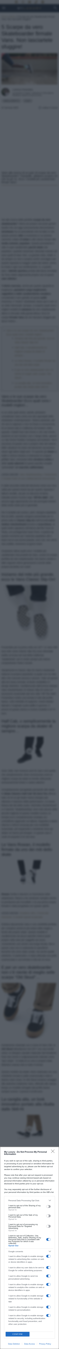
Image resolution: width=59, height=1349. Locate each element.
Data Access (29, 1344)
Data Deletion (14, 1344)
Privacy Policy (45, 1344)
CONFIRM (17, 1334)
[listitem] (29, 1200)
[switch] (48, 1206)
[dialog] (29, 1248)
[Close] (53, 1152)
